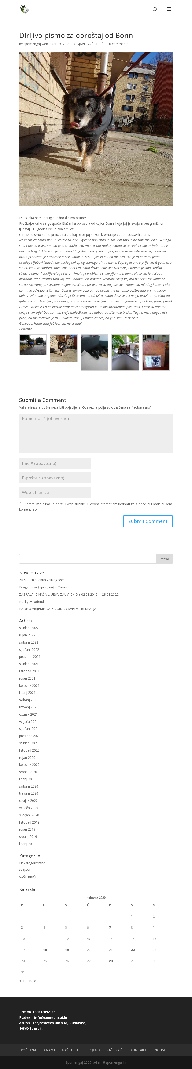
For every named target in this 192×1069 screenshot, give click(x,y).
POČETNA (28, 1050)
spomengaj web (36, 44)
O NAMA (49, 1050)
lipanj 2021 (27, 692)
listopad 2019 (29, 822)
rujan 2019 (27, 829)
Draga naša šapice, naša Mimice (43, 587)
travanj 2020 (28, 793)
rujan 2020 (27, 757)
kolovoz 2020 (29, 764)
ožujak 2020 (28, 800)
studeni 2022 (29, 628)
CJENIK (95, 1050)
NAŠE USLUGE (73, 1050)
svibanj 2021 (28, 700)
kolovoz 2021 (29, 685)
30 (154, 961)
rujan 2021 (27, 678)
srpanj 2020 (28, 772)
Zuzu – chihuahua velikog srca (42, 580)
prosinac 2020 (30, 736)
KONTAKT (138, 1050)
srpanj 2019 (28, 836)
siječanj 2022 (29, 649)
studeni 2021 (29, 664)
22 (133, 949)
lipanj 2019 (27, 844)
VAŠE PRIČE (96, 44)
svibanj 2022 (28, 642)
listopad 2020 (29, 750)
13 (89, 938)
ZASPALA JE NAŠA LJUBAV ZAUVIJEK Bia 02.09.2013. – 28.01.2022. (69, 594)
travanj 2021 (28, 707)
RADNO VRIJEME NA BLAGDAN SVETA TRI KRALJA (57, 608)
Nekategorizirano (32, 863)
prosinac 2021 (30, 656)
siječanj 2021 (29, 728)
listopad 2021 (29, 671)
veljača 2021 (28, 721)
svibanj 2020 (28, 786)
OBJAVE (80, 44)
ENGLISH (159, 1050)
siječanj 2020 (29, 815)
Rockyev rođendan (33, 601)
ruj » (32, 980)
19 (67, 949)
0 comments (118, 44)
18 (45, 949)
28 (111, 961)
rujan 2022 (27, 635)
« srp (22, 980)
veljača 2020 (28, 808)
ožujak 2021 (28, 714)
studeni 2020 (29, 743)
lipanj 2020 (27, 779)
